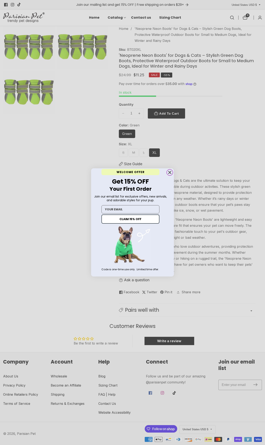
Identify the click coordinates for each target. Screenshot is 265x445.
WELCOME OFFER (131, 172)
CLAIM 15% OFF (130, 219)
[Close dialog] (170, 172)
